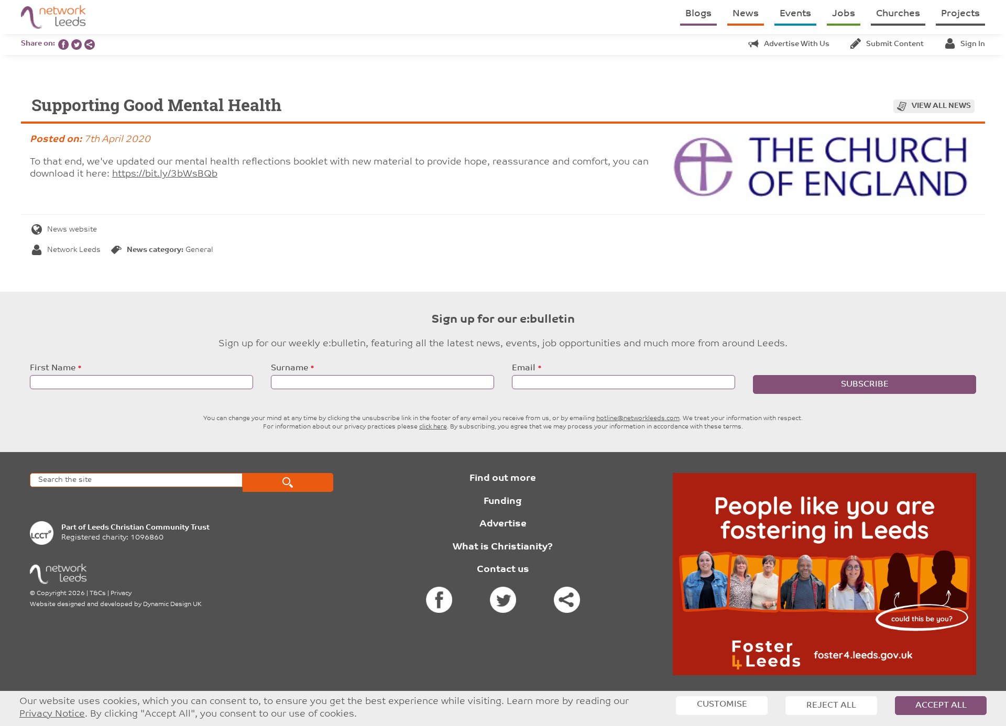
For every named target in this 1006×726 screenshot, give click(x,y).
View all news (941, 106)
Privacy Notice (52, 714)
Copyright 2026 (61, 593)
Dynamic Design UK (172, 604)
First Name (52, 368)
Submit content (895, 44)
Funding (503, 502)
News (745, 14)
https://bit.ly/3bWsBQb (164, 174)
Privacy (121, 593)
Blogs (698, 14)
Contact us (503, 570)
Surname (289, 368)
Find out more (502, 478)
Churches (898, 14)
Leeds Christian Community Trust (149, 528)
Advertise (503, 524)
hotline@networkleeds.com (638, 418)
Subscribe (865, 384)
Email (523, 368)
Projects (960, 14)
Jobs (843, 14)
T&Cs (98, 593)
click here (433, 427)
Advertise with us (796, 44)
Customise (722, 704)
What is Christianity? (503, 547)
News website (72, 230)
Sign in (972, 44)
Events (795, 14)
